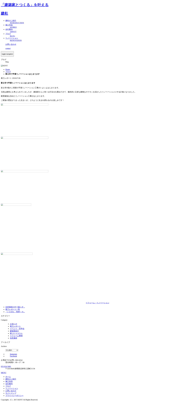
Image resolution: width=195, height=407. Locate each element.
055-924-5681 (6, 366)
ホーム (8, 377)
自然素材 (13, 338)
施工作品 (9, 381)
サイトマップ (10, 393)
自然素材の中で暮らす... (15, 307)
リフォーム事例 (16, 336)
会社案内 (9, 384)
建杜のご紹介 (10, 379)
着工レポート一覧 (12, 309)
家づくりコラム (16, 333)
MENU (3, 373)
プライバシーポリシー (14, 396)
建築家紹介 (14, 331)
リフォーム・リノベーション (97, 303)
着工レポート (15, 326)
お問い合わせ (10, 391)
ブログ (8, 386)
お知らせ (13, 324)
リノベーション (11, 388)
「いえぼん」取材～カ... (15, 312)
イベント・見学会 (17, 329)
